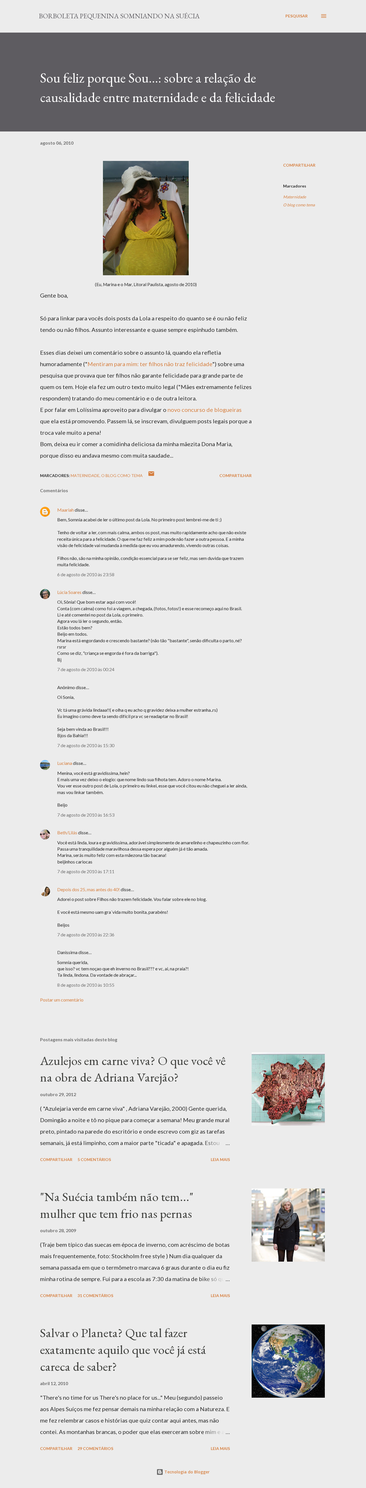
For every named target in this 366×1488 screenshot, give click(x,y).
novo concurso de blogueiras (205, 409)
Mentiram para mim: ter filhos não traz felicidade (149, 363)
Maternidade (294, 196)
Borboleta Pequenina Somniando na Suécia (119, 15)
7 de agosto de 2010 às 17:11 (85, 871)
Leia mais (220, 1159)
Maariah (65, 509)
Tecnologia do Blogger (186, 1472)
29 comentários (95, 1448)
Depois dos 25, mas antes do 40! (88, 889)
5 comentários (94, 1159)
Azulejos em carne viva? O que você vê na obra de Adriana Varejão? (133, 1069)
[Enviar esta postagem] (151, 475)
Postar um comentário (61, 999)
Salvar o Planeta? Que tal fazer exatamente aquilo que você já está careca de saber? (123, 1349)
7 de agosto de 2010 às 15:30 (85, 745)
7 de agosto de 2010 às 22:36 (85, 934)
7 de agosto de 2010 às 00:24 (85, 669)
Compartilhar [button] (299, 165)
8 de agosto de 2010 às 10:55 (85, 985)
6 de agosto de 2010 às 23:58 (85, 574)
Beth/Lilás (67, 832)
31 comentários (95, 1295)
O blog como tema (299, 204)
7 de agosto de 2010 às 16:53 (85, 814)
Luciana (64, 763)
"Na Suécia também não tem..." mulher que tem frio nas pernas (117, 1205)
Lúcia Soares (69, 592)
